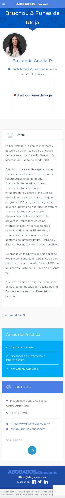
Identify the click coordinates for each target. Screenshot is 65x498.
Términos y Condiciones (26, 494)
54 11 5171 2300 (20, 413)
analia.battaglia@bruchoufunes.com (35, 69)
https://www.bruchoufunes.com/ (30, 423)
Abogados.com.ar (31, 491)
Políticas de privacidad (51, 494)
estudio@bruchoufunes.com (28, 428)
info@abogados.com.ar (34, 477)
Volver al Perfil (14, 315)
